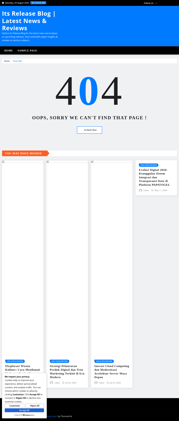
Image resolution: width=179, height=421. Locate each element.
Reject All (34, 405)
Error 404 (17, 61)
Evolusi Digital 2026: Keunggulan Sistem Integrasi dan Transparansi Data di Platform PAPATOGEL (154, 177)
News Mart (52, 416)
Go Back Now (90, 130)
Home (8, 50)
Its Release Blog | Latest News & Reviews (29, 20)
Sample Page (27, 50)
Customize (14, 405)
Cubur (57, 382)
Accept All (24, 410)
